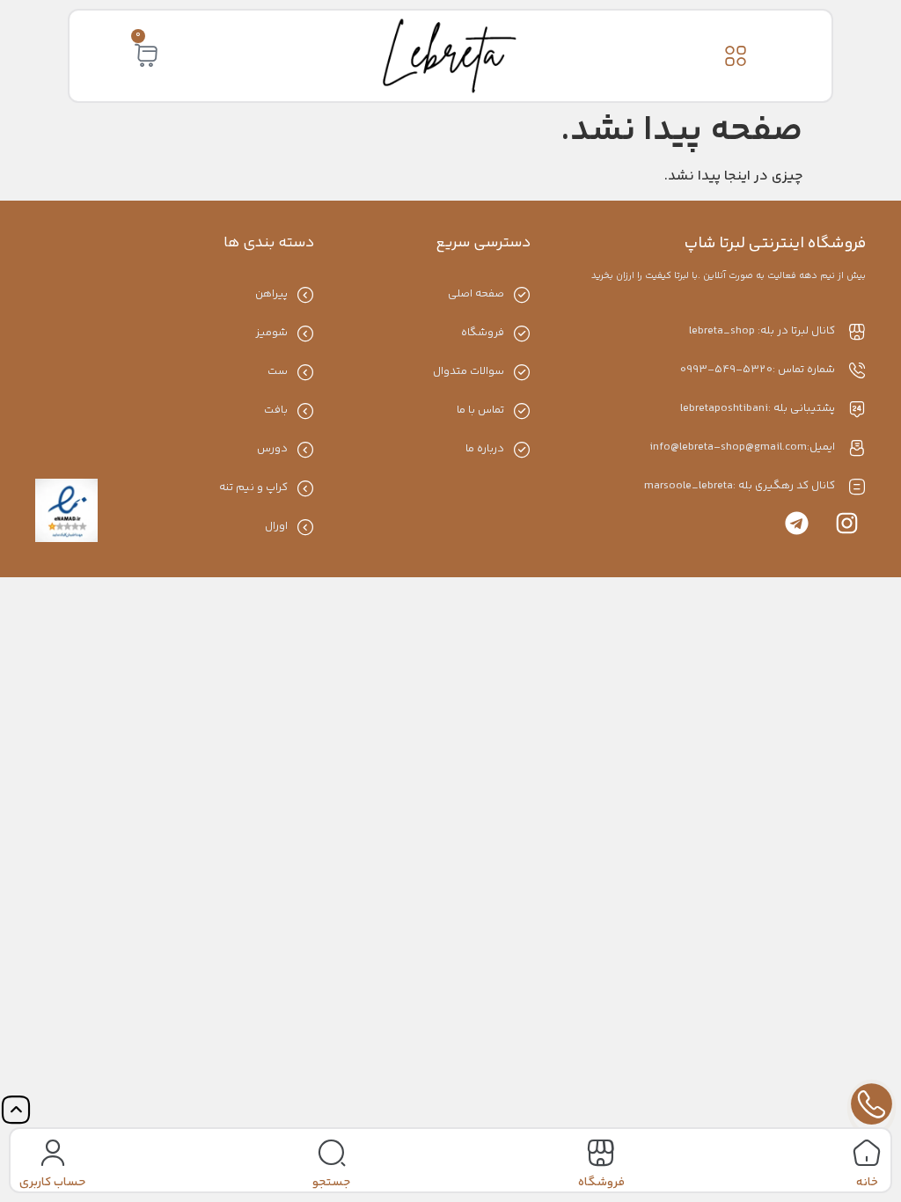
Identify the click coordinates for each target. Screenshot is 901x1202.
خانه (867, 1182)
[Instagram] (847, 523)
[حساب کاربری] (53, 1153)
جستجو (331, 1182)
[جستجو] (332, 1153)
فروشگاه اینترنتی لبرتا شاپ (775, 243)
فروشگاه (601, 1182)
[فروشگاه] (601, 1153)
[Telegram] (797, 523)
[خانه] (867, 1153)
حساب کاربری (52, 1182)
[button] (736, 56)
